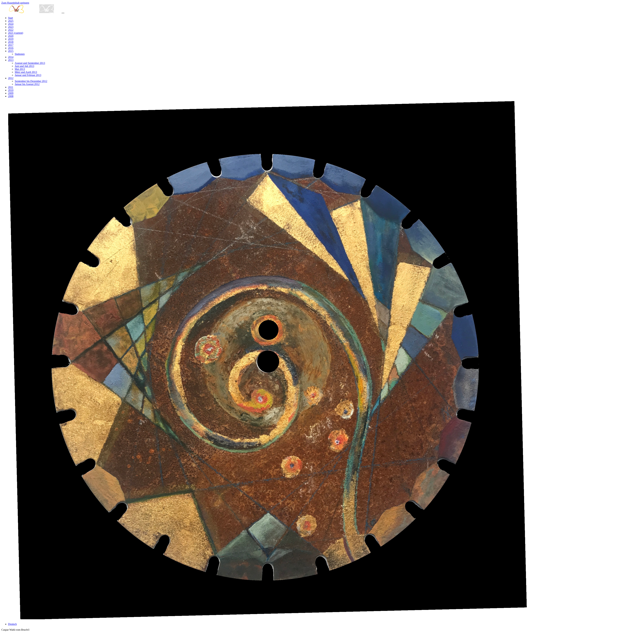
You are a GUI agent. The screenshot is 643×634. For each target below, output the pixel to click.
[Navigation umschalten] (63, 13)
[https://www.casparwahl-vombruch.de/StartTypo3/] (31, 12)
